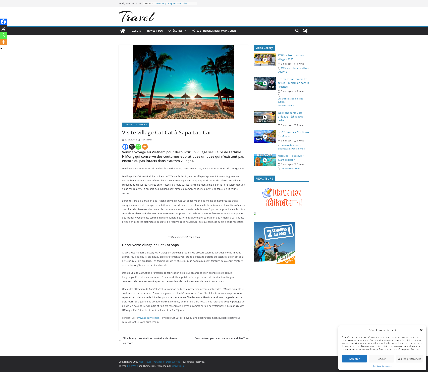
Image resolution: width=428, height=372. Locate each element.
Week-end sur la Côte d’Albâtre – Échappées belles (290, 116)
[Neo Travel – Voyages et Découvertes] (123, 31)
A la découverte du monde (135, 125)
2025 (283, 68)
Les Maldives (287, 168)
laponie (290, 105)
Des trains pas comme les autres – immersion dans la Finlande (293, 82)
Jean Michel (146, 139)
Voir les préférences (409, 358)
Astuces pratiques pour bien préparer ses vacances (172, 5)
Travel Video (155, 30)
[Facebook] (125, 147)
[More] (145, 147)
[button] (421, 330)
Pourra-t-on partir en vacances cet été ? (220, 338)
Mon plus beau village (297, 68)
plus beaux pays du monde (291, 148)
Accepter (354, 358)
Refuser (381, 358)
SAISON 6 (282, 71)
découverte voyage (290, 145)
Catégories (175, 30)
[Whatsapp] (138, 147)
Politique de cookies (382, 365)
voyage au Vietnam (148, 317)
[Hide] (1, 48)
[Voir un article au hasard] (305, 31)
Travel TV (135, 30)
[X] (132, 147)
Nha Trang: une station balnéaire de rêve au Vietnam (150, 340)
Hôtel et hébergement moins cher (213, 30)
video (297, 168)
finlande (282, 105)
